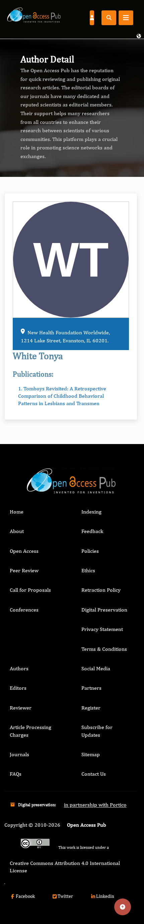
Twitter (65, 896)
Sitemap (90, 754)
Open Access (24, 551)
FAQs (15, 774)
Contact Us (93, 774)
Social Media (95, 668)
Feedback (92, 531)
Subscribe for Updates (97, 731)
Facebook (25, 896)
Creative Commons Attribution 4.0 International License (65, 867)
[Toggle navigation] (126, 17)
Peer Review (24, 570)
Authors (19, 668)
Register (90, 707)
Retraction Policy (101, 590)
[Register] (91, 17)
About (17, 531)
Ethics (88, 570)
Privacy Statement (102, 629)
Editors (18, 688)
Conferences (24, 609)
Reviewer (20, 707)
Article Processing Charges (30, 731)
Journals (19, 754)
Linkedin (105, 896)
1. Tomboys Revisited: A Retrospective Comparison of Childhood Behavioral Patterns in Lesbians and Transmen (62, 396)
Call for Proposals (30, 590)
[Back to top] (122, 906)
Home (16, 511)
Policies (90, 551)
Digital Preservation (104, 609)
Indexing (91, 511)
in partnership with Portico (95, 804)
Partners (91, 688)
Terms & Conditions (104, 649)
